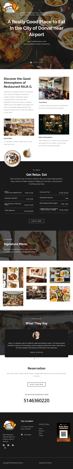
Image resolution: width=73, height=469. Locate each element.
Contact (41, 435)
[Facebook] (4, 445)
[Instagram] (8, 445)
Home (40, 428)
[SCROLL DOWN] (36, 62)
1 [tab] (35, 359)
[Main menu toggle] (69, 8)
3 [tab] (38, 359)
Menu (40, 433)
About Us (41, 431)
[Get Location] (26, 435)
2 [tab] (36, 359)
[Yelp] (5, 448)
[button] (36, 221)
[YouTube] (13, 445)
